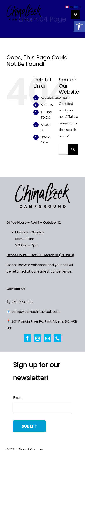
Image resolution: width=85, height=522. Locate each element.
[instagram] (37, 338)
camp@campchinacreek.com (36, 311)
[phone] (57, 338)
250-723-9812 (22, 301)
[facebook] (27, 338)
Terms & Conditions (30, 449)
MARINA (47, 105)
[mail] (47, 338)
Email (17, 397)
